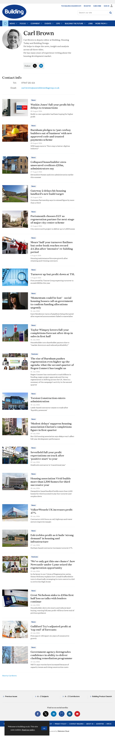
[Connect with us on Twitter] (46, 714)
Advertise (100, 724)
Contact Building (76, 724)
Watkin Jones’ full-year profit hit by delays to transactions (52, 106)
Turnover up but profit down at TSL (53, 274)
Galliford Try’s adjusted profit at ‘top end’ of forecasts (51, 627)
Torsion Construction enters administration (48, 399)
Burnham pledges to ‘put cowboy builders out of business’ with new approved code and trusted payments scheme (51, 134)
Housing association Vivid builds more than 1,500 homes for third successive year (51, 482)
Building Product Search (102, 696)
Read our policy (28, 729)
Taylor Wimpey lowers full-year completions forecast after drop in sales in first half (52, 333)
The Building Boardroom (71, 6)
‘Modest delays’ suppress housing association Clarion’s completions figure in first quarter (51, 427)
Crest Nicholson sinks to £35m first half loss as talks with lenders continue (52, 598)
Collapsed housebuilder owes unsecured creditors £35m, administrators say (48, 165)
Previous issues (11, 696)
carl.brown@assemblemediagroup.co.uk (40, 87)
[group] (101, 23)
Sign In (106, 6)
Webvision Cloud (63, 731)
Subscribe (97, 6)
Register (87, 6)
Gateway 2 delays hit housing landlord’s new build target (48, 192)
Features (34, 354)
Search (110, 12)
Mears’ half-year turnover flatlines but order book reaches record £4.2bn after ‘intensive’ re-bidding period (52, 247)
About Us (89, 724)
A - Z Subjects (43, 696)
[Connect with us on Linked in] (54, 714)
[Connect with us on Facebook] (38, 714)
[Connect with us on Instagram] (70, 714)
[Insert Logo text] (14, 18)
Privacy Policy (61, 724)
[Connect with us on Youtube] (77, 714)
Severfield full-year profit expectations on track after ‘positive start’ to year (47, 455)
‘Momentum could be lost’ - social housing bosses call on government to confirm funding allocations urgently (52, 302)
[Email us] (62, 714)
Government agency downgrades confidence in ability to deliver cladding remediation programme (51, 655)
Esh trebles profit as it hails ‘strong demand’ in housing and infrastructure (52, 538)
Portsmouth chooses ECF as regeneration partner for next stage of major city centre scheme (52, 219)
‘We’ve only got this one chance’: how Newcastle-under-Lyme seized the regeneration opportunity (53, 564)
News (33, 100)
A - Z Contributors (72, 696)
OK (44, 728)
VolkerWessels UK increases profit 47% (52, 511)
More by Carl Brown (9, 675)
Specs (108, 724)
